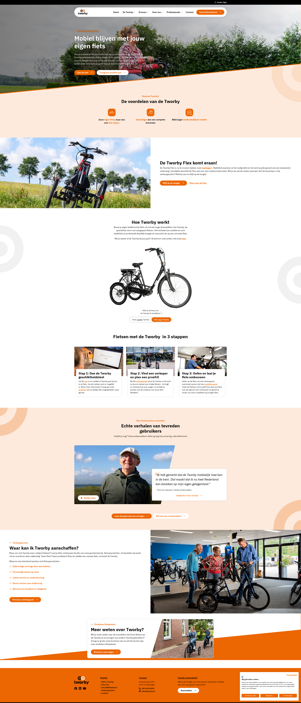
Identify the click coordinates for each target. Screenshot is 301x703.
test (86, 381)
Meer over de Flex (198, 183)
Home (116, 12)
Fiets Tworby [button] (140, 319)
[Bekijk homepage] (82, 12)
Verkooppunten (108, 690)
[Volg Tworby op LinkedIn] (80, 688)
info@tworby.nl (148, 691)
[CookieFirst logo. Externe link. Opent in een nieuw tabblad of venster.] (242, 677)
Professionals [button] (173, 12)
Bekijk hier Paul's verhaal (187, 495)
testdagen (207, 168)
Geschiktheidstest (208, 12)
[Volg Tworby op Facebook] (76, 688)
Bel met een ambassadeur (169, 516)
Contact (190, 12)
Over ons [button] (156, 12)
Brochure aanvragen (104, 652)
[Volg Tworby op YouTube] (84, 688)
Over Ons (105, 684)
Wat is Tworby (107, 682)
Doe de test (82, 72)
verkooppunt (141, 381)
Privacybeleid (292, 675)
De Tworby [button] (128, 12)
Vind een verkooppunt (23, 599)
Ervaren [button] (142, 12)
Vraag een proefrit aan (110, 72)
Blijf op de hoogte (171, 183)
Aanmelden (186, 690)
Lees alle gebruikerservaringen (130, 516)
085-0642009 (148, 688)
